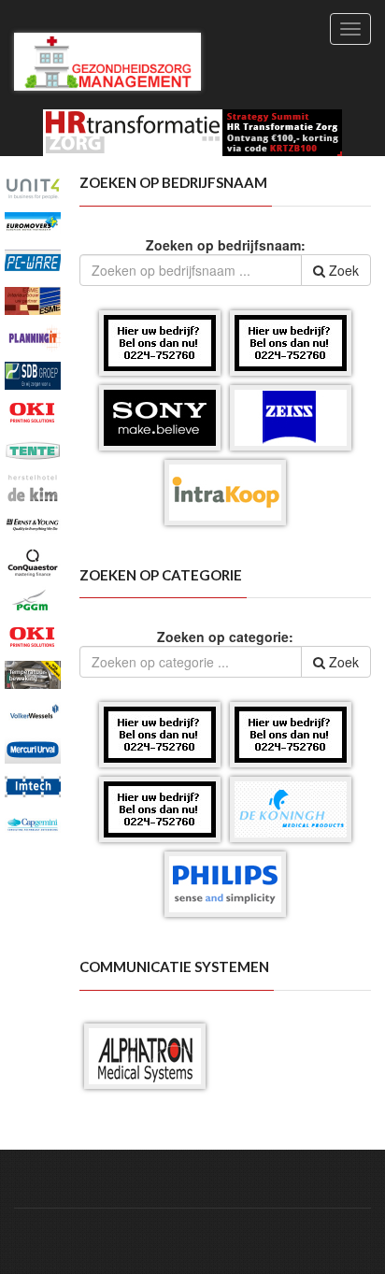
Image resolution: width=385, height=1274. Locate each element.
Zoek (342, 270)
